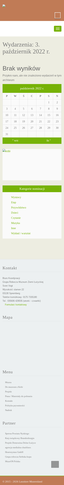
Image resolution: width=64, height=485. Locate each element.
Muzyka (15, 223)
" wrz (15, 140)
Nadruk (8, 410)
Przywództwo (18, 207)
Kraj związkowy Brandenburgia (19, 438)
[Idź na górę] (55, 464)
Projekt (8, 391)
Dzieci (14, 212)
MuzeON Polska (12, 461)
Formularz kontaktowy (15, 304)
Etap (13, 202)
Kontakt (9, 401)
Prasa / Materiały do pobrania (18, 396)
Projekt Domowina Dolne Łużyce (20, 443)
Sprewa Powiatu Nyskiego (17, 433)
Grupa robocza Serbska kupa (18, 456)
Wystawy (16, 197)
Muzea (8, 382)
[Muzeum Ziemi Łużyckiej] (4, 5)
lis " (49, 140)
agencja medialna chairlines (18, 447)
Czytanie (16, 217)
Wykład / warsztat (20, 233)
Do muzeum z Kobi (14, 387)
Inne (13, 228)
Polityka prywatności (15, 405)
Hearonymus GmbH (14, 452)
